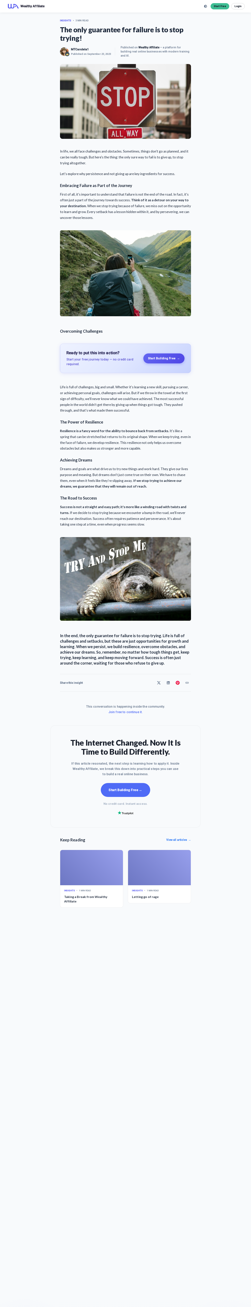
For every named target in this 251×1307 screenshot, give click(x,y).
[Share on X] (159, 683)
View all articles (178, 839)
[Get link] (187, 683)
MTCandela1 (80, 49)
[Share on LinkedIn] (168, 683)
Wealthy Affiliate (148, 47)
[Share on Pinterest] (178, 683)
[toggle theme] (205, 6)
